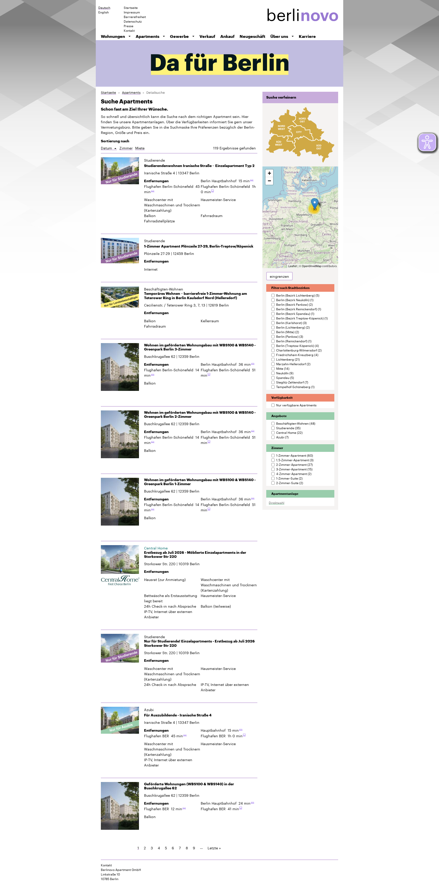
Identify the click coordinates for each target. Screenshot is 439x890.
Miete (140, 147)
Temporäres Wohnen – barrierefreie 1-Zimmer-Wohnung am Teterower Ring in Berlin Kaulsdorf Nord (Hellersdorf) (195, 295)
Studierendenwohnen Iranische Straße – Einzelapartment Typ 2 (199, 166)
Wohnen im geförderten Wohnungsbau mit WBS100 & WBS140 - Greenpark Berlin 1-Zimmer (200, 482)
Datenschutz (133, 21)
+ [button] (269, 173)
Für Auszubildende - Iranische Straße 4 (178, 715)
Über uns (279, 36)
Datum (109, 147)
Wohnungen (113, 36)
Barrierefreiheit (135, 16)
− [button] (269, 181)
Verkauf (207, 36)
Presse (128, 25)
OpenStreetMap (311, 266)
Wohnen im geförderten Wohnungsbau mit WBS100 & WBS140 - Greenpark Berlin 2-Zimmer (200, 414)
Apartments (147, 36)
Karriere (307, 36)
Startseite (131, 7)
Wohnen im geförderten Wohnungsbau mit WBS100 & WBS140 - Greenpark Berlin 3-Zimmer (200, 347)
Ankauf (227, 36)
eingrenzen (279, 276)
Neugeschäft (252, 36)
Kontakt (129, 30)
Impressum (132, 12)
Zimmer (126, 147)
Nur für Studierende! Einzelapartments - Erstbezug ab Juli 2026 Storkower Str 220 (199, 643)
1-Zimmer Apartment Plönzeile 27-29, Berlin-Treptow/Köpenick (198, 246)
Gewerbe (179, 36)
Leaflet (292, 266)
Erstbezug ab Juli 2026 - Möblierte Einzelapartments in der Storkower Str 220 (195, 554)
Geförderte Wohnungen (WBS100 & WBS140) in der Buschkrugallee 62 (189, 786)
